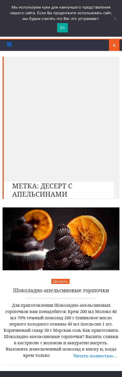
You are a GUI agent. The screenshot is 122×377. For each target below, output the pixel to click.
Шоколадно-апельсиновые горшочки (61, 290)
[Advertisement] (61, 118)
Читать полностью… (95, 356)
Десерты (60, 281)
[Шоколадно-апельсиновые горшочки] (61, 238)
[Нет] (115, 18)
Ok (62, 27)
